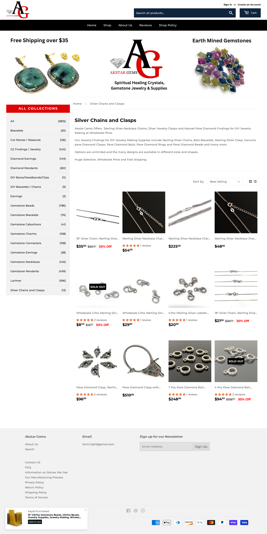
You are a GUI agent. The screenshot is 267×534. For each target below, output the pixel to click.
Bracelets (38, 130)
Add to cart (35, 521)
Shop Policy (168, 25)
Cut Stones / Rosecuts (38, 140)
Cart (253, 12)
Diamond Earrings (38, 158)
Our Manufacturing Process (44, 477)
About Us (125, 25)
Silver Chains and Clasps (38, 290)
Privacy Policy (34, 482)
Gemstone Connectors (38, 243)
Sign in (228, 4)
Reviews (145, 25)
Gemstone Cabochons (38, 224)
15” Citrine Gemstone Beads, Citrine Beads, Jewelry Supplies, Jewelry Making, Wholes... (54, 516)
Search (29, 449)
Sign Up (201, 447)
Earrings (38, 196)
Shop (107, 25)
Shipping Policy (36, 492)
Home (91, 25)
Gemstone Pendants (38, 271)
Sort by (198, 181)
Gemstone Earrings (38, 252)
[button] (131, 245)
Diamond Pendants (38, 168)
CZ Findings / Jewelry (38, 149)
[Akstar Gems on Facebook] (128, 511)
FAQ (28, 467)
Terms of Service (36, 497)
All (38, 121)
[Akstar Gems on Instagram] (143, 511)
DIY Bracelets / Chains (38, 186)
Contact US (32, 462)
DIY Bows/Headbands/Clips (38, 177)
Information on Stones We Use (46, 472)
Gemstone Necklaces (38, 261)
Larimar (38, 280)
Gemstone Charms (38, 233)
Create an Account (249, 4)
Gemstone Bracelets (38, 215)
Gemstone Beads (38, 205)
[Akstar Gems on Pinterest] (136, 511)
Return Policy (34, 487)
